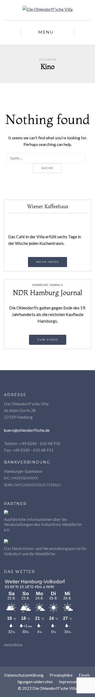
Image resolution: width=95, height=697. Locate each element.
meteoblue (13, 644)
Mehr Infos (47, 262)
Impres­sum (68, 681)
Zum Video (47, 339)
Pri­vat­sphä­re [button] (61, 675)
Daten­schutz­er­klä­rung (24, 675)
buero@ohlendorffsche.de (27, 430)
